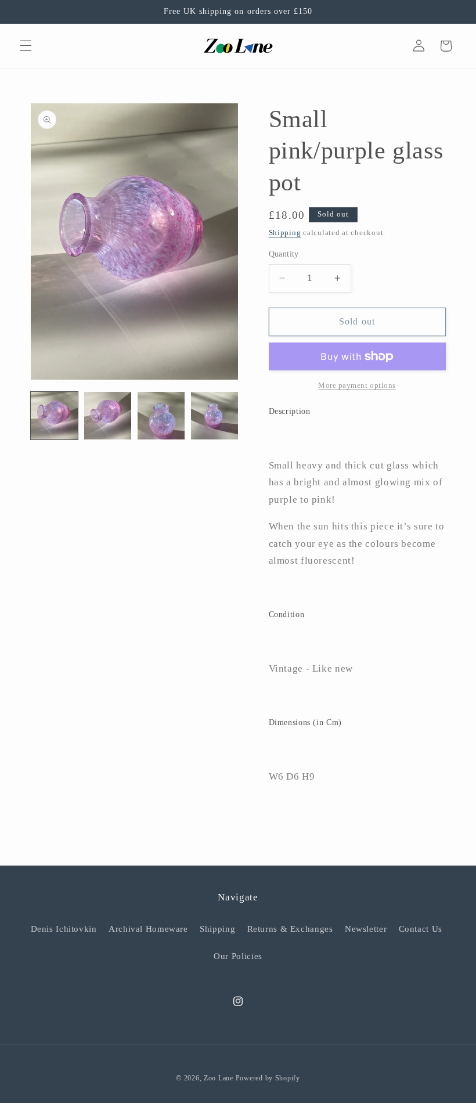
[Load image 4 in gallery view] (215, 415)
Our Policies (238, 956)
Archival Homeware (148, 928)
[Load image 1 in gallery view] (54, 415)
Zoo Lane (218, 1078)
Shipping (285, 233)
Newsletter (366, 928)
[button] (25, 46)
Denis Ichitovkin (64, 928)
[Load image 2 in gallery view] (108, 415)
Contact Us (420, 928)
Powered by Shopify (268, 1078)
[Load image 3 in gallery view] (161, 415)
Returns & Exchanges (290, 928)
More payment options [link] (357, 385)
